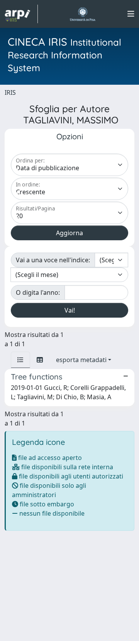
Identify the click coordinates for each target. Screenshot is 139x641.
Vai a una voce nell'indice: (53, 260)
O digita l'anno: (38, 292)
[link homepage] (21, 14)
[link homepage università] (82, 14)
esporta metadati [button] (81, 360)
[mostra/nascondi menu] (130, 14)
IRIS (10, 92)
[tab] (20, 360)
